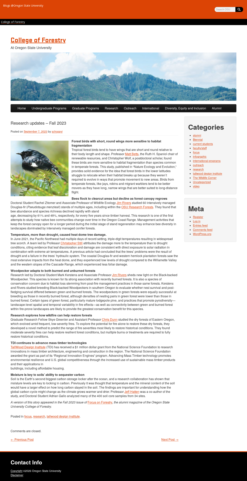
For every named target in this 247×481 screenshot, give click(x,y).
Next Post (169, 439)
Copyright (16, 471)
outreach (198, 165)
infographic (199, 156)
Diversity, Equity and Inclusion (185, 108)
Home (22, 108)
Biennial (198, 139)
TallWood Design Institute (28, 347)
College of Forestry (13, 22)
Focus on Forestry (100, 402)
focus (28, 416)
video (196, 186)
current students (203, 144)
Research (111, 108)
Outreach (130, 108)
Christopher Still (72, 243)
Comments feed (202, 230)
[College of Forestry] (123, 76)
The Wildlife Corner (205, 178)
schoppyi (57, 131)
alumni (197, 135)
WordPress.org (202, 234)
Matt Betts (132, 154)
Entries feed (200, 225)
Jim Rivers (124, 202)
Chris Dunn (110, 319)
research (39, 416)
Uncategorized (202, 182)
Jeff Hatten (131, 391)
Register (198, 217)
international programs (207, 161)
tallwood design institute (63, 416)
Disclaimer (17, 475)
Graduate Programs (85, 108)
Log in (196, 221)
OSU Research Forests (137, 207)
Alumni (217, 108)
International (150, 108)
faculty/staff (200, 148)
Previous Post (22, 439)
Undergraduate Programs (49, 108)
